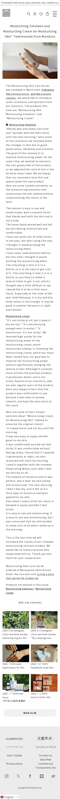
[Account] (35, 14)
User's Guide (14, 755)
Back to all (30, 712)
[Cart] (47, 14)
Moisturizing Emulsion (22, 124)
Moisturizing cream (18, 316)
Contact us (45, 755)
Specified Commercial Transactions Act (45, 763)
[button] (9, 797)
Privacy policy (14, 763)
